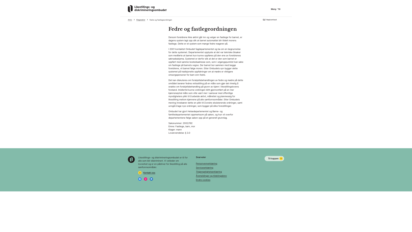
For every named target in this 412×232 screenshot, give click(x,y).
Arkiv (130, 20)
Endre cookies (203, 180)
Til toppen (273, 158)
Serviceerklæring (204, 167)
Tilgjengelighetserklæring (209, 171)
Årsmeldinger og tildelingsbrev (211, 176)
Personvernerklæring (206, 163)
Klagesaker (140, 20)
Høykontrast (271, 20)
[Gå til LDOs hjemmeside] (147, 11)
